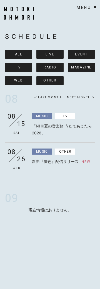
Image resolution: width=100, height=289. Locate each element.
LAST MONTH (49, 97)
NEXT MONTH (79, 97)
